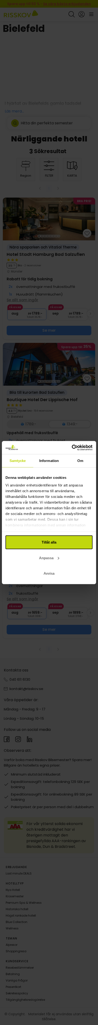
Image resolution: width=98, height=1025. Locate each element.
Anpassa (46, 558)
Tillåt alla (49, 542)
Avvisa (49, 573)
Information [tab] (49, 461)
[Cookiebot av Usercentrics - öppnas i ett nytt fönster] (72, 447)
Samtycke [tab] (18, 461)
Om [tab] (80, 461)
